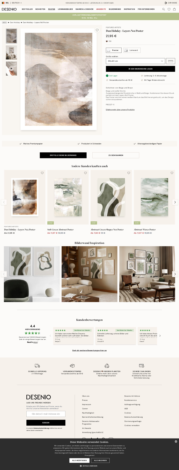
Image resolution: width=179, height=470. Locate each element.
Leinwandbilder (65, 9)
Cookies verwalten (132, 425)
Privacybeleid (89, 455)
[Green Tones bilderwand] (147, 274)
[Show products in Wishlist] (169, 9)
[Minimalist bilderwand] (89, 274)
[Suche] (163, 9)
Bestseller (27, 9)
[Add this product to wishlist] (97, 30)
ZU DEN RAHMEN (115, 155)
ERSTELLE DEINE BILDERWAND (63, 155)
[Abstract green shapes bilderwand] (32, 274)
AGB (126, 409)
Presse (85, 400)
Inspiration (129, 9)
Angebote (101, 9)
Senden (45, 423)
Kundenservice (130, 400)
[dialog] (89, 454)
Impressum (86, 404)
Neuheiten (40, 9)
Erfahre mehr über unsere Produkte (120, 110)
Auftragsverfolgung (132, 404)
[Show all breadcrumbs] (4, 22)
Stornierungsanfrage (132, 421)
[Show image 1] (11, 36)
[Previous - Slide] (4, 202)
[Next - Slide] (175, 202)
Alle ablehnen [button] (100, 460)
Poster (51, 9)
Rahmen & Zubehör (84, 9)
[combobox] (176, 441)
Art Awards (86, 428)
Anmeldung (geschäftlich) (92, 432)
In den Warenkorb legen (140, 69)
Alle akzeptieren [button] (79, 460)
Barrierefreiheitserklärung (93, 417)
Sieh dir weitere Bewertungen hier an (89, 350)
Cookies (127, 413)
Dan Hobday (15, 22)
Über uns (86, 396)
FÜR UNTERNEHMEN (146, 9)
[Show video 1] (11, 68)
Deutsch (16, 3)
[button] (170, 61)
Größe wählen (112, 56)
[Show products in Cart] (174, 9)
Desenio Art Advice (132, 396)
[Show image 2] (11, 52)
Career (85, 409)
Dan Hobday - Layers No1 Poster (36, 22)
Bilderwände (115, 9)
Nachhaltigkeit (88, 413)
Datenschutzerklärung (41, 428)
